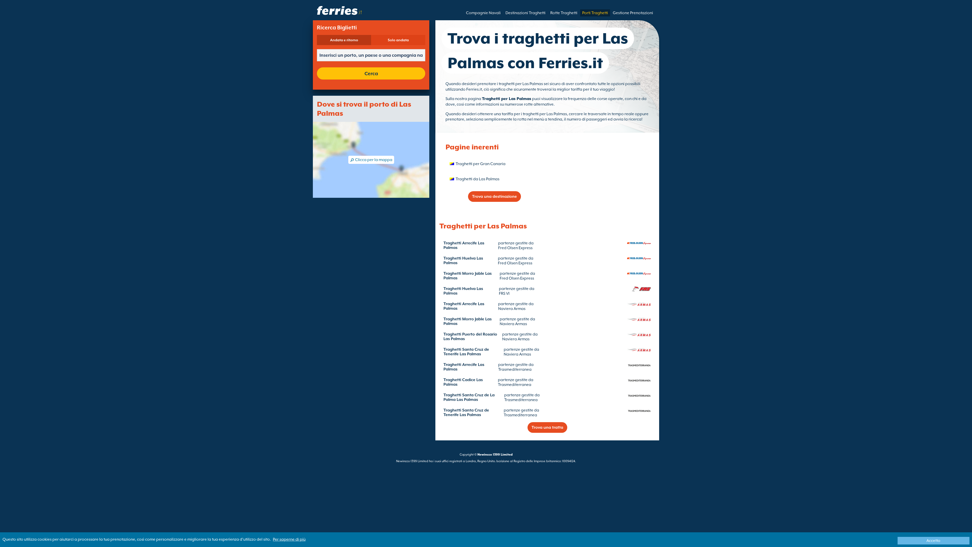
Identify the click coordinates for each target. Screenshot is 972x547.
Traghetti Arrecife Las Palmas (463, 245)
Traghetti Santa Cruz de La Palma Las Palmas (469, 397)
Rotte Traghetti (563, 13)
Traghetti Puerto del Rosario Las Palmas (470, 336)
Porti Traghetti (595, 13)
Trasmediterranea (515, 369)
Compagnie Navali (483, 13)
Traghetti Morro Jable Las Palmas (467, 275)
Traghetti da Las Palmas (477, 179)
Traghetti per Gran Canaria (480, 164)
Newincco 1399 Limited (495, 454)
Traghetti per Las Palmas (506, 98)
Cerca (371, 73)
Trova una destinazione (494, 196)
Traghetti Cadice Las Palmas (463, 382)
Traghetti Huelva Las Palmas (463, 260)
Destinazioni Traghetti (525, 13)
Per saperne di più (289, 539)
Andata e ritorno (344, 40)
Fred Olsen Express (515, 248)
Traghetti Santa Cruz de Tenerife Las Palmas (466, 351)
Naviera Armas (511, 308)
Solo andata (398, 40)
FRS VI (504, 293)
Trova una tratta (547, 427)
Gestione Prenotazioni (633, 13)
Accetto (933, 540)
